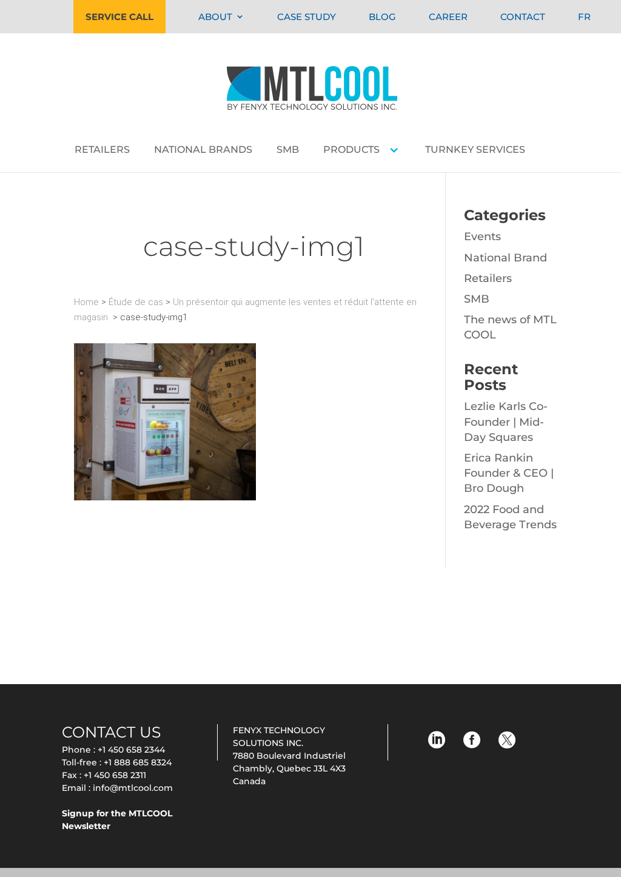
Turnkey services (475, 150)
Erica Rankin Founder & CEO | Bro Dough (509, 473)
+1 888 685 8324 (138, 762)
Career (448, 16)
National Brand (505, 257)
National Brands (203, 150)
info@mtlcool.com (133, 787)
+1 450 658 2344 (131, 749)
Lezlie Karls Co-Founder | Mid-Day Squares (506, 421)
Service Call (119, 16)
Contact (522, 16)
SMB (288, 150)
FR (584, 16)
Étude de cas (136, 302)
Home (86, 302)
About (215, 16)
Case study (306, 16)
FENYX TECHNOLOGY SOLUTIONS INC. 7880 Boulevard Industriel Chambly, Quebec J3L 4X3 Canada (289, 756)
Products (351, 150)
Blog (382, 16)
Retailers (102, 150)
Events (482, 236)
